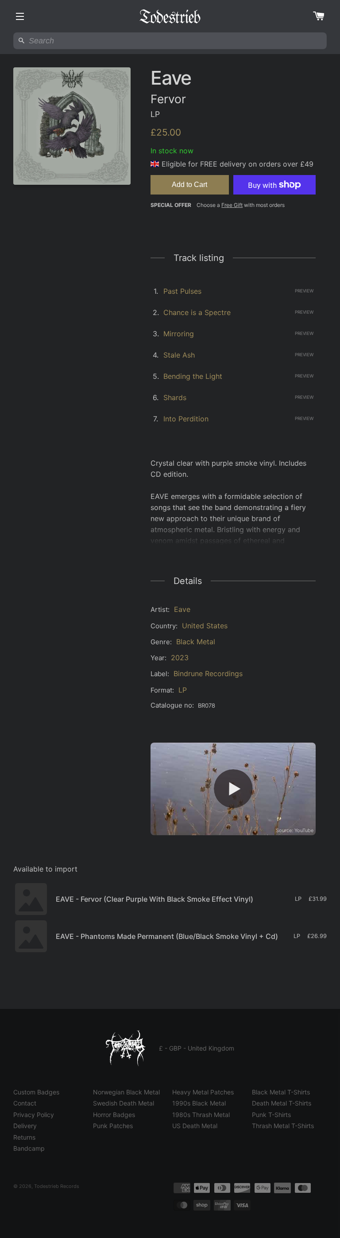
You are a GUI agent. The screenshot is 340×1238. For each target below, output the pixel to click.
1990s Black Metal (199, 1103)
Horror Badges (114, 1114)
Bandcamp (29, 1148)
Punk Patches (113, 1125)
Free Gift (232, 205)
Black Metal (195, 641)
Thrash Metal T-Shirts (283, 1125)
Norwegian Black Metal (126, 1092)
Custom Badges (36, 1092)
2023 (180, 657)
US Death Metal (194, 1125)
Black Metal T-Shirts (281, 1092)
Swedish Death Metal (123, 1103)
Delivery (25, 1125)
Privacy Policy (33, 1114)
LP (182, 689)
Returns (24, 1137)
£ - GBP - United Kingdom (196, 1048)
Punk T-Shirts (271, 1114)
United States (205, 625)
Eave (182, 609)
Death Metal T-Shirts (281, 1103)
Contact (24, 1103)
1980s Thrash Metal (201, 1114)
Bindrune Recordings (208, 673)
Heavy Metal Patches (203, 1092)
